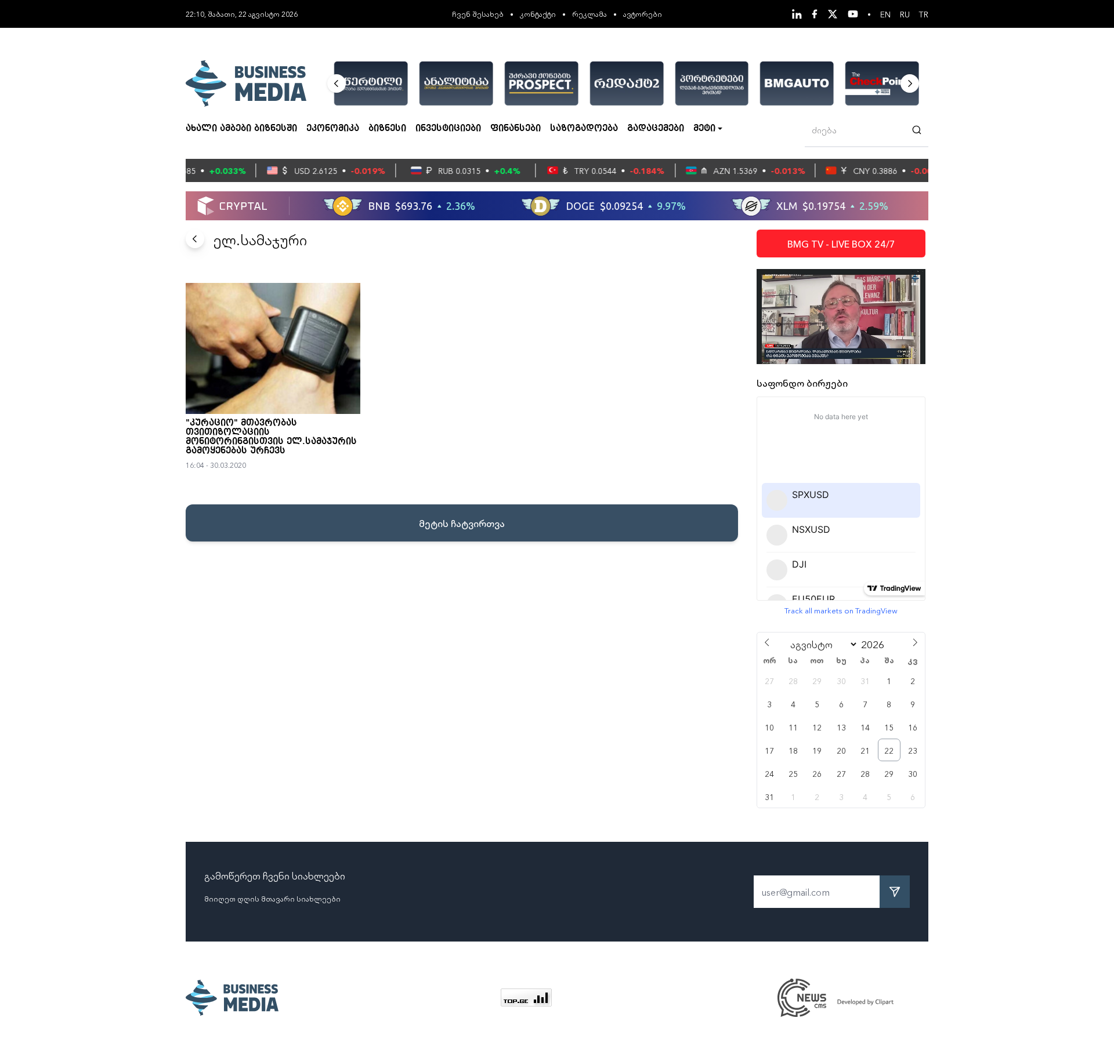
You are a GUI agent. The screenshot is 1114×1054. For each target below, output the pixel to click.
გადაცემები (655, 128)
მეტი (704, 128)
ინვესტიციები (448, 128)
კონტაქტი (538, 14)
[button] (336, 83)
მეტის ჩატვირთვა (462, 523)
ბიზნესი (387, 128)
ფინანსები (515, 128)
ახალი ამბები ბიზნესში (241, 128)
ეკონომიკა (332, 128)
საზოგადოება (584, 128)
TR (923, 14)
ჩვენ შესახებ (478, 14)
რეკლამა (589, 14)
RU (905, 14)
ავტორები (642, 14)
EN (885, 14)
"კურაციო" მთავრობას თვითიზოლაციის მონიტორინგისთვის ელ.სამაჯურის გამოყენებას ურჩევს (271, 437)
